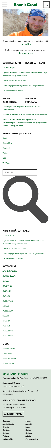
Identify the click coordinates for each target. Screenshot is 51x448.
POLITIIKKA (8, 311)
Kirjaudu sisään (9, 348)
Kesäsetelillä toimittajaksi (13, 90)
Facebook (6, 148)
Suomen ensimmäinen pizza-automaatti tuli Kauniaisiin (25, 114)
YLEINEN (6, 326)
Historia (6, 281)
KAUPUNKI (7, 286)
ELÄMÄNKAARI (9, 276)
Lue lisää (24, 44)
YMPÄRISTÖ (8, 331)
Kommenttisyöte (9, 358)
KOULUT (6, 296)
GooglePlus (7, 143)
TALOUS (6, 316)
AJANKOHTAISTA (10, 271)
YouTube (6, 163)
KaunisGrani (25, 4)
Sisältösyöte (7, 353)
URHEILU (6, 321)
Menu (4, 4)
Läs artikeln (24, 53)
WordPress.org (8, 363)
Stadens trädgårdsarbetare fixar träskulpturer (25, 50)
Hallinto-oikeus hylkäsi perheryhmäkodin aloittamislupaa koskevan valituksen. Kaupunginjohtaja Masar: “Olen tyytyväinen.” (25, 122)
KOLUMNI (7, 291)
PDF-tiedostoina (18, 404)
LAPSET (6, 306)
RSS (4, 158)
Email (5, 138)
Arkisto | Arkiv (13, 414)
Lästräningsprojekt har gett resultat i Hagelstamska (23, 85)
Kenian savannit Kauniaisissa (14, 80)
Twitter (6, 153)
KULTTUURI (8, 301)
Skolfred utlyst (8, 67)
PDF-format (21, 407)
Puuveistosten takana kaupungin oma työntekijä (25, 41)
